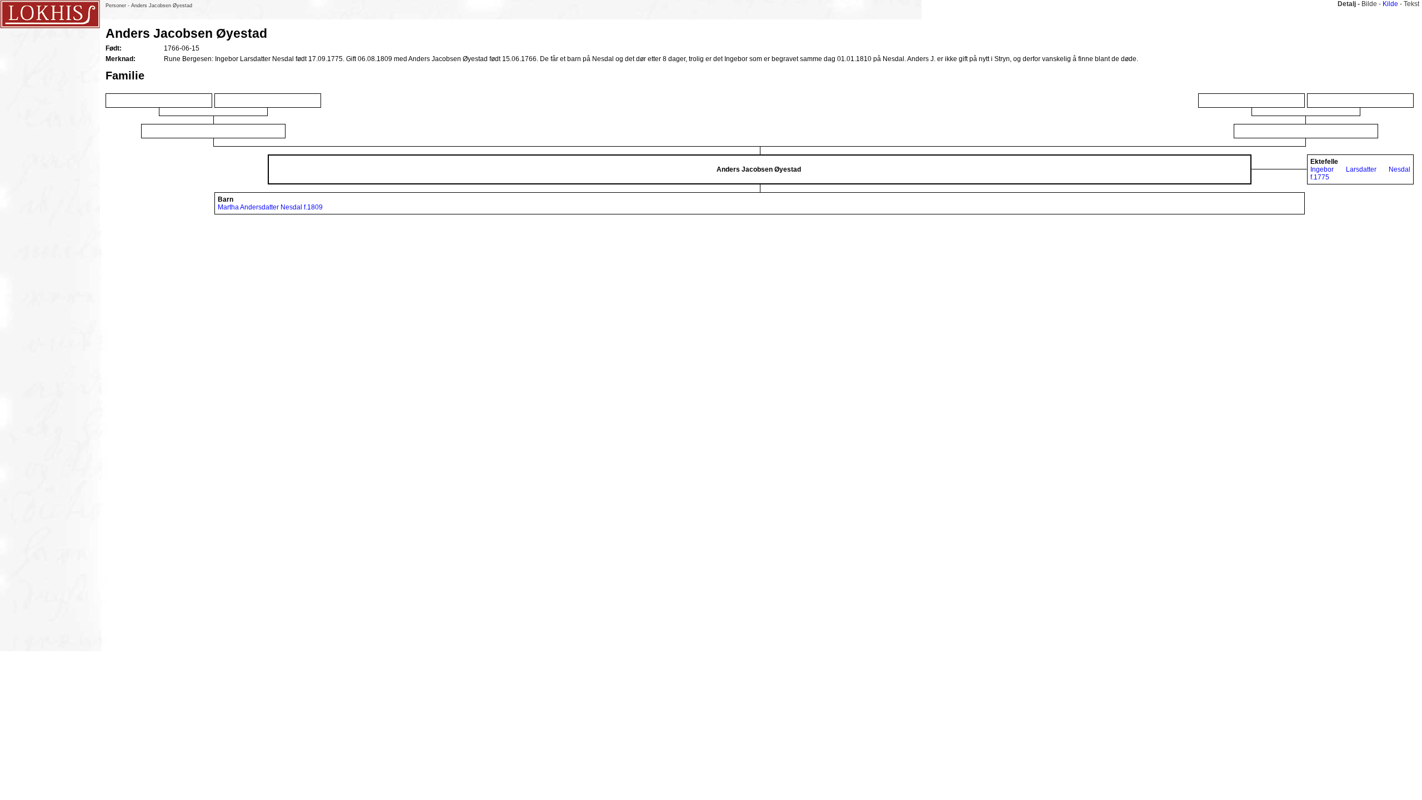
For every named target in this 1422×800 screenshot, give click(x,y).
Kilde (1390, 4)
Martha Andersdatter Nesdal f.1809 (270, 207)
